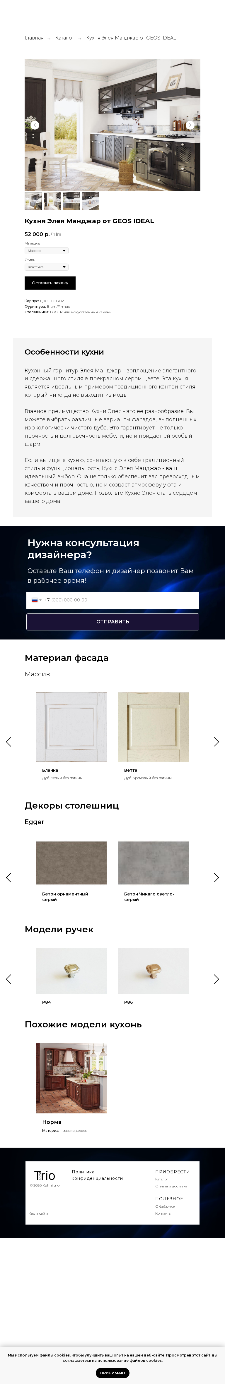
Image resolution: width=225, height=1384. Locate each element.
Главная (34, 38)
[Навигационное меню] (216, 12)
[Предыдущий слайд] (34, 125)
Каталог (64, 38)
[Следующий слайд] (190, 125)
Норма (52, 1122)
